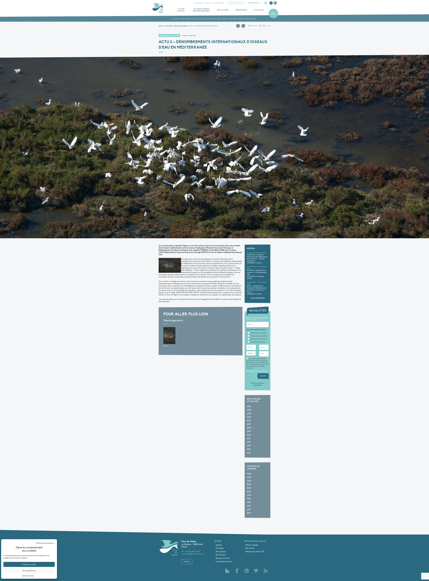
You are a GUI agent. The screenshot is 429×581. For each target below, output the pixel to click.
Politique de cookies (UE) (254, 552)
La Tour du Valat (181, 10)
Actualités (259, 10)
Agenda (219, 545)
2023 (249, 417)
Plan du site (249, 548)
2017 (249, 438)
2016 (249, 442)
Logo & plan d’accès (224, 562)
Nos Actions (223, 10)
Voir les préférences (29, 571)
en (275, 3)
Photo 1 (165, 346)
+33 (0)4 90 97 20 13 (192, 551)
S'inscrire (263, 376)
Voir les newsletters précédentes (257, 384)
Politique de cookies (28, 575)
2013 (249, 453)
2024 (249, 413)
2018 (249, 435)
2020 (249, 428)
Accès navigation (198, 3)
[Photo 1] (169, 335)
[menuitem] (265, 3)
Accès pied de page (218, 3)
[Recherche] (265, 3)
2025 (249, 410)
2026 (249, 406)
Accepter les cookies (29, 564)
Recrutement (221, 555)
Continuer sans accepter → (45, 543)
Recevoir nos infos (223, 558)
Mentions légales (251, 545)
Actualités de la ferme (257, 342)
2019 (249, 431)
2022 (249, 420)
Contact (187, 561)
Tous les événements (257, 298)
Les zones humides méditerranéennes (201, 10)
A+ (244, 26)
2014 (249, 449)
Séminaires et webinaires (258, 339)
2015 (249, 445)
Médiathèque (241, 10)
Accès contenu (208, 3)
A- (238, 26)
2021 (249, 424)
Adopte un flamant (236, 3)
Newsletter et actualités (258, 333)
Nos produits (273, 13)
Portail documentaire (253, 3)
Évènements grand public (259, 336)
